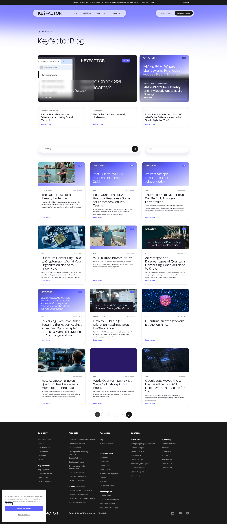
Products (73, 13)
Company (101, 13)
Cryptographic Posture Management (78, 467)
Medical (165, 456)
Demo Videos (105, 465)
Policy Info (8, 503)
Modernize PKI (136, 456)
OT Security (135, 476)
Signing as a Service (76, 462)
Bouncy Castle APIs (76, 472)
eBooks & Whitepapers (109, 473)
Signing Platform (75, 458)
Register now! (147, 2)
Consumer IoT (167, 464)
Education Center (107, 486)
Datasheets (104, 461)
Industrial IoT (167, 460)
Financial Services (169, 443)
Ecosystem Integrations (78, 476)
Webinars (103, 482)
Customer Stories (45, 473)
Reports (103, 478)
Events (40, 460)
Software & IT (167, 468)
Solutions (87, 13)
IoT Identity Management (78, 494)
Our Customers (44, 447)
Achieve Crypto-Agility (139, 464)
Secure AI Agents (137, 472)
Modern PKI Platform (77, 443)
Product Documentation (109, 500)
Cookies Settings (24, 515)
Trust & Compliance (45, 482)
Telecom (165, 447)
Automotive (166, 451)
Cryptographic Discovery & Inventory (79, 452)
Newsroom (42, 456)
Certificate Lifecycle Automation (82, 439)
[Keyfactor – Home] (50, 13)
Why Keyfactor (43, 469)
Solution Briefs (105, 469)
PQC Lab (103, 447)
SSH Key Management (77, 502)
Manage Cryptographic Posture (143, 443)
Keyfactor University (108, 504)
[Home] (48, 513)
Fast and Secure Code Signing (80, 490)
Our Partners (43, 451)
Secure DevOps (137, 460)
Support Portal (105, 496)
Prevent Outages (137, 447)
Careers (41, 443)
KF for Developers (107, 443)
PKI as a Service (75, 447)
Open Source (43, 478)
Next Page (129, 415)
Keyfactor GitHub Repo (109, 508)
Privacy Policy (102, 513)
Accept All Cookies (24, 508)
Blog (101, 439)
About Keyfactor (44, 439)
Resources (115, 13)
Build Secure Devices (139, 468)
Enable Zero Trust (137, 451)
